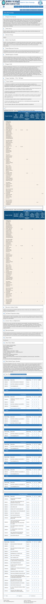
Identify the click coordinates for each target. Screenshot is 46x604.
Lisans (21, 6)
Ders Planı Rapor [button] (40, 9)
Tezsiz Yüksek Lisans (34, 6)
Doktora (41, 6)
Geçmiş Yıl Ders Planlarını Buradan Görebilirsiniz (18, 374)
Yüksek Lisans (26, 6)
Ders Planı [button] (27, 9)
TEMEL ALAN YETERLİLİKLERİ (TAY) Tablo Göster (33, 210)
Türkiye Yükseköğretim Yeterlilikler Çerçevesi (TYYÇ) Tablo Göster (30, 111)
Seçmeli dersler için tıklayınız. (16, 388)
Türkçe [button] (21, 9)
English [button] (24, 9)
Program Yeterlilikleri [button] (33, 9)
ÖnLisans (16, 6)
